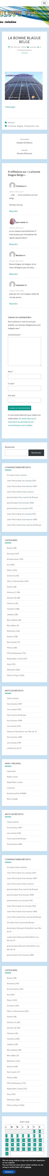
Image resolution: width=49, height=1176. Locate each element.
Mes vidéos (11, 625)
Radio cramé (12, 776)
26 (18, 1149)
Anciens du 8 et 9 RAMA (16, 793)
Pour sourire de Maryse (28, 497)
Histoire (10, 592)
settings (28, 1167)
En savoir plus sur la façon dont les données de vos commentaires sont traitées (22, 421)
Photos (10, 647)
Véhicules (11, 669)
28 (29, 1149)
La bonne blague (15, 126)
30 (40, 1149)
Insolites (11, 609)
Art (8, 564)
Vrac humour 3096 (26, 502)
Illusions (10, 603)
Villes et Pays (12, 675)
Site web (11, 395)
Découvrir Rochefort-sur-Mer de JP (22, 731)
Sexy (9, 664)
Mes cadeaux (12, 620)
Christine (11, 788)
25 (13, 1149)
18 (13, 1144)
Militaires (11, 631)
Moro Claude (12, 799)
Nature (10, 636)
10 (7, 1140)
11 (13, 1140)
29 (35, 1149)
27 (24, 1149)
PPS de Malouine (14, 653)
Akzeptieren (9, 1172)
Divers (9, 570)
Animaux (10, 553)
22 (35, 1144)
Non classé (11, 642)
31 (7, 1153)
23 (40, 1144)
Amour (10, 548)
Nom (10, 371)
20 (24, 1144)
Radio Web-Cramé (14, 658)
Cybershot (11, 771)
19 (18, 1144)
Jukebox (10, 614)
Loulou (33, 47)
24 (7, 1149)
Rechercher (10, 447)
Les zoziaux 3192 (29, 480)
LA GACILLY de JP (14, 748)
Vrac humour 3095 (14, 737)
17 (7, 1144)
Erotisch (10, 575)
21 (29, 1144)
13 (24, 1140)
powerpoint (29, 126)
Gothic (10, 586)
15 (35, 1140)
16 (40, 1140)
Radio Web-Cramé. (15, 782)
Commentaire (14, 334)
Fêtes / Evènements (15, 581)
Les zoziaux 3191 (26, 508)
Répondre (13, 211)
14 (29, 1140)
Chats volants (21, 475)
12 (18, 1140)
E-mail (11, 383)
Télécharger (10, 107)
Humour (11, 122)
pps (37, 126)
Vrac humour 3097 (29, 486)
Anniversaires (12, 559)
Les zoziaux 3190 (14, 742)
